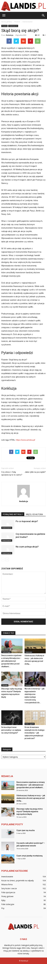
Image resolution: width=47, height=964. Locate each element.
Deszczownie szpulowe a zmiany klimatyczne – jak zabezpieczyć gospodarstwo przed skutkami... (11, 661)
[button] (43, 15)
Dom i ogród (29, 724)
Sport (4, 724)
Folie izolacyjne (7, 904)
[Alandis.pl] (23, 6)
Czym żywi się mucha (25, 830)
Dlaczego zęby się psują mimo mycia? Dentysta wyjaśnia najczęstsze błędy (29, 811)
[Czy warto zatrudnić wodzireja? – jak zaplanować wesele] (7, 846)
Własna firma (7, 884)
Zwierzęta (28, 652)
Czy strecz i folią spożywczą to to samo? (11, 473)
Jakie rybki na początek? (35, 472)
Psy (2, 908)
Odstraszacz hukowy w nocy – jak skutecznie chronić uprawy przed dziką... (30, 798)
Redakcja (9, 35)
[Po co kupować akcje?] (7, 524)
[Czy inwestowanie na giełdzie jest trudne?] (7, 537)
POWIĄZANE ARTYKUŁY (13, 514)
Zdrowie (5, 685)
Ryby (3, 900)
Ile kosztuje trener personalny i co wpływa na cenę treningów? (11, 730)
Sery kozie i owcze (9, 888)
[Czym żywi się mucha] (7, 833)
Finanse (4, 26)
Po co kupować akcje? (27, 521)
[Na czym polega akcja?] (7, 549)
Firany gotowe (7, 896)
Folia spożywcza (8, 892)
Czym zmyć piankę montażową (29, 856)
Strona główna (6, 22)
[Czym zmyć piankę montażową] (7, 859)
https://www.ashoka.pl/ (25, 440)
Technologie (6, 652)
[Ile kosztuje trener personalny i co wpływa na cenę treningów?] (12, 717)
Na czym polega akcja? (27, 546)
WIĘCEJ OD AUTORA (34, 514)
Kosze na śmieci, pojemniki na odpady (17, 880)
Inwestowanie (13, 26)
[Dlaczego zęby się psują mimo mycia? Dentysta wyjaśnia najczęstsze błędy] (12, 679)
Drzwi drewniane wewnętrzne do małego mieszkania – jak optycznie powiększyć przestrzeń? (35, 732)
